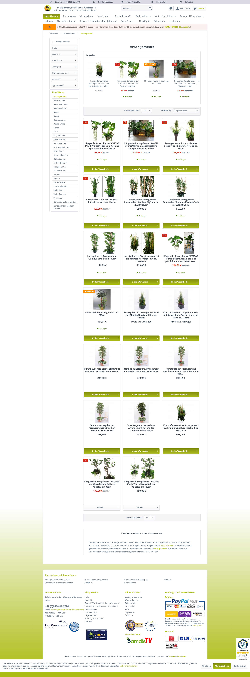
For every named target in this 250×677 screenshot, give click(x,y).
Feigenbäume (59, 135)
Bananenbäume (60, 104)
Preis (54, 48)
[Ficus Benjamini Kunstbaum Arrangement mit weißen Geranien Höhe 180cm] (141, 412)
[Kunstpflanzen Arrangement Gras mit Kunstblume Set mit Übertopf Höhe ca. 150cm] (181, 299)
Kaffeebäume (59, 159)
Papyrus (57, 178)
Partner (88, 621)
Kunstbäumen (167, 545)
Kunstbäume (58, 92)
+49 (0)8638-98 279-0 (57, 606)
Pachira (57, 174)
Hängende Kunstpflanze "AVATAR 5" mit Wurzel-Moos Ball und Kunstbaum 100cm (141, 484)
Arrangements (60, 96)
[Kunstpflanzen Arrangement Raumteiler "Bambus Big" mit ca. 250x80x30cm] (141, 186)
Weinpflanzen (60, 194)
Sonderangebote (105, 2)
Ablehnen (206, 666)
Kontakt (88, 600)
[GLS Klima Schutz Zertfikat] (96, 634)
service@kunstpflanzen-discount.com (67, 609)
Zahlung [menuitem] (169, 597)
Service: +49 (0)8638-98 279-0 (67, 2)
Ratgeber (189, 2)
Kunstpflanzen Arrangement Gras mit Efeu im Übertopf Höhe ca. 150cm (141, 315)
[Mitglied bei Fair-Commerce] (56, 624)
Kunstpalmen (130, 582)
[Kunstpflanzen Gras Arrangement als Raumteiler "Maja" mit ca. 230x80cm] (141, 243)
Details (100, 507)
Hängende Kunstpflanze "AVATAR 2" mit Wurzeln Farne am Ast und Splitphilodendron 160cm (128, 83)
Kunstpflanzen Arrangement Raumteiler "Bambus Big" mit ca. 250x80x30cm (141, 202)
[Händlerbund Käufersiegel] (134, 625)
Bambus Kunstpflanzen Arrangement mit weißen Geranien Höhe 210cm (102, 428)
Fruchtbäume (59, 139)
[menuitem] (137, 8)
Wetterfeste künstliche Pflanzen (59, 582)
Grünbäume (59, 151)
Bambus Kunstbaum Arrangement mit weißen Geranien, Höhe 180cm (141, 370)
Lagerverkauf (90, 615)
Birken (56, 112)
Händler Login (91, 612)
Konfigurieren (240, 666)
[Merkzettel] (171, 8)
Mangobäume (60, 167)
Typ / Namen (58, 85)
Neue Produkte (133, 2)
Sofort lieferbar (63, 41)
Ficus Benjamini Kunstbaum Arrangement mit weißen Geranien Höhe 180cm (141, 428)
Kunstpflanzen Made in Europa (64, 207)
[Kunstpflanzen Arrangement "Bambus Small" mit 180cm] (102, 243)
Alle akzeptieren (222, 666)
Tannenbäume (60, 186)
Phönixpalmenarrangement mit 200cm (156, 82)
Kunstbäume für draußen (65, 202)
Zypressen (58, 198)
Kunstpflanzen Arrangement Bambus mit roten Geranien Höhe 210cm (180, 371)
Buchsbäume (59, 120)
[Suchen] (150, 8)
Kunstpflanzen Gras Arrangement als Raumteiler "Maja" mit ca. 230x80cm (141, 259)
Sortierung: (166, 110)
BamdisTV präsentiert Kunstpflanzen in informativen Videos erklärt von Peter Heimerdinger (102, 606)
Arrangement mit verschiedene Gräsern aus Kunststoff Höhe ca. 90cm (181, 146)
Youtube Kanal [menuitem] (132, 634)
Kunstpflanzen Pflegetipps (136, 579)
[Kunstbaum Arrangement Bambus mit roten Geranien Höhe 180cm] (102, 356)
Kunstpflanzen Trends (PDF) (57, 579)
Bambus (88, 582)
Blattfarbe (56, 79)
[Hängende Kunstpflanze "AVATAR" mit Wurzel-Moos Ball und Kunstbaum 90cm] (102, 468)
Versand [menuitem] (169, 631)
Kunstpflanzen (160, 548)
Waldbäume (59, 190)
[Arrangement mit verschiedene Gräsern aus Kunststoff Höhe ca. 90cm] (181, 130)
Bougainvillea (59, 124)
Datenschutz (130, 603)
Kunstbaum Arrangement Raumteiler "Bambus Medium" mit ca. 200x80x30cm (181, 202)
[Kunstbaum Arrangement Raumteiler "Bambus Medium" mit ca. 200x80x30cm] (181, 186)
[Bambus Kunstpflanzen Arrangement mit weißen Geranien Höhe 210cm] (102, 412)
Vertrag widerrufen (133, 597)
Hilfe (87, 597)
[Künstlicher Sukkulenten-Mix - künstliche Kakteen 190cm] (102, 186)
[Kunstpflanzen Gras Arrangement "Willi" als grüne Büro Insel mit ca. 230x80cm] (99, 69)
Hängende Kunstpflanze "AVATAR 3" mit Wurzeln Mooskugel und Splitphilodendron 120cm (185, 83)
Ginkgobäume (60, 143)
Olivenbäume (59, 170)
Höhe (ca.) (56, 54)
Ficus (56, 131)
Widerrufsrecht (131, 600)
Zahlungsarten (197, 625)
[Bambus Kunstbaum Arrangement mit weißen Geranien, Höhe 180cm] (141, 356)
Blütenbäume (59, 100)
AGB (127, 609)
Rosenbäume (59, 182)
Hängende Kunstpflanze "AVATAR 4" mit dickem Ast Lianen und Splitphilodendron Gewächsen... (180, 259)
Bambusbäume (60, 108)
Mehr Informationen (128, 666)
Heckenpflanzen (61, 155)
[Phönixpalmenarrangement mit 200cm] (156, 69)
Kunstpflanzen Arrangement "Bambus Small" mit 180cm (102, 257)
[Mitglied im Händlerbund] (74, 626)
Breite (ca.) (57, 60)
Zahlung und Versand (94, 618)
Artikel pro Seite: (131, 110)
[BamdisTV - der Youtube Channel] (139, 640)
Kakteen (167, 579)
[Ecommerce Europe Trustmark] (151, 626)
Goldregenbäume (61, 147)
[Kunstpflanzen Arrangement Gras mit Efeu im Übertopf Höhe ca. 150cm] (141, 299)
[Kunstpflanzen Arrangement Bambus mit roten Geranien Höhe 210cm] (181, 356)
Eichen (56, 127)
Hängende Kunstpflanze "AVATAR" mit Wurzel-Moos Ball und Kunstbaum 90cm (102, 484)
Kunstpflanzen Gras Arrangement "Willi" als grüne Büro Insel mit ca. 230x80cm (99, 83)
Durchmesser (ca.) (60, 73)
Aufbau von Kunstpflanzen (96, 579)
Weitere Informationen (177, 656)
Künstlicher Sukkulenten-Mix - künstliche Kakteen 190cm (102, 201)
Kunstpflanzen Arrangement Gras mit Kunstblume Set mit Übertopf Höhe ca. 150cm (180, 315)
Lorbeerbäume (60, 163)
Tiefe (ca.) (56, 66)
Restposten (161, 2)
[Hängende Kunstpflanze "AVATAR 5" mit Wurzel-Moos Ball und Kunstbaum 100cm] (141, 468)
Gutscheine (130, 606)
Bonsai (56, 116)
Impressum (130, 612)
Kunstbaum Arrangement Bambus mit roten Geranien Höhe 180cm (102, 370)
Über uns (129, 615)
